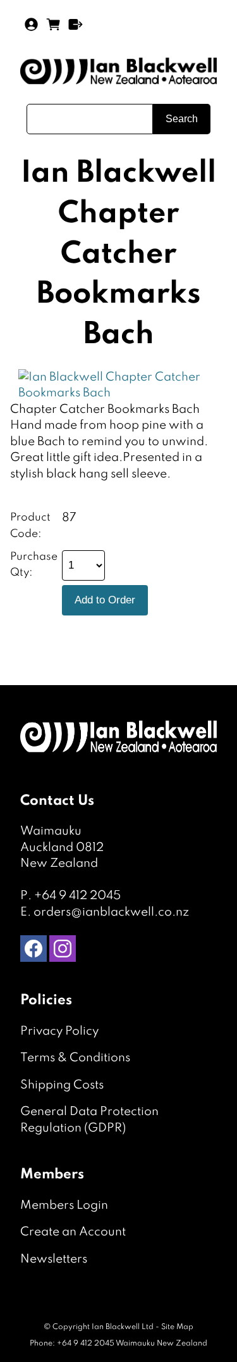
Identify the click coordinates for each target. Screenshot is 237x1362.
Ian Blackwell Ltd (123, 1327)
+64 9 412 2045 (77, 896)
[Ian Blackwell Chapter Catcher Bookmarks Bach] (114, 393)
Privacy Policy (59, 1031)
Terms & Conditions (75, 1058)
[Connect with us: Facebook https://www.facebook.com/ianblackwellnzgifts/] (33, 951)
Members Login (64, 1205)
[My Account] (31, 24)
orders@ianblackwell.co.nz (111, 912)
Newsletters (53, 1259)
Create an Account (73, 1232)
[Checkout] (75, 24)
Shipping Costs (62, 1085)
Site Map (177, 1327)
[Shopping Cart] (53, 28)
